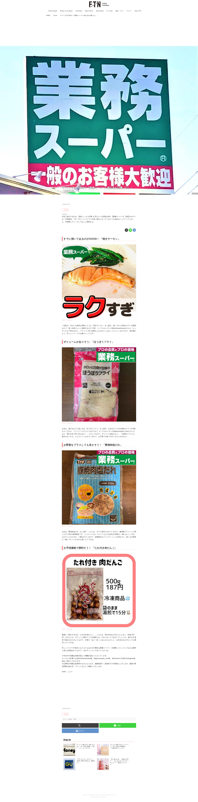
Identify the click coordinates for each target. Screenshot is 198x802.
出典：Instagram (67, 320)
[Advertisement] (99, 31)
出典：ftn (194, 193)
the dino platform (101, 797)
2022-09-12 (66, 204)
